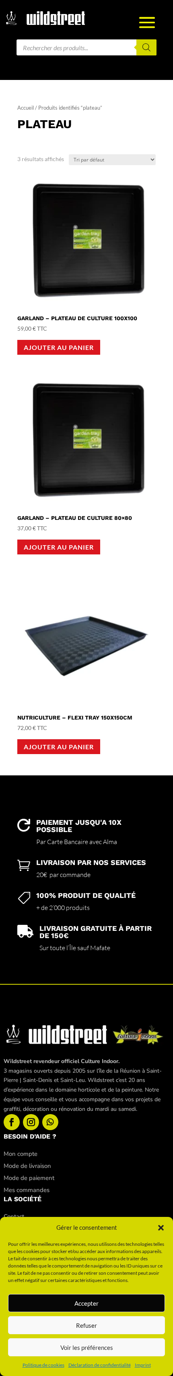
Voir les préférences (86, 1347)
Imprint (143, 1365)
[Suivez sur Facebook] (12, 1122)
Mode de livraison (27, 1166)
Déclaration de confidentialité (99, 1365)
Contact (14, 1216)
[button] (161, 1228)
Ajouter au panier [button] (59, 347)
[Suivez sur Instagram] (31, 1122)
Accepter (86, 1303)
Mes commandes (26, 1190)
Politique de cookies (43, 1365)
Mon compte (20, 1154)
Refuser (86, 1325)
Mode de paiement (29, 1178)
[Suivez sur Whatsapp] (50, 1122)
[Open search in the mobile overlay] (86, 47)
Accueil (25, 107)
